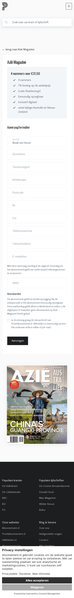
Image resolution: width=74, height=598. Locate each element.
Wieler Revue (46, 504)
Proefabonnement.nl (13, 533)
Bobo (42, 509)
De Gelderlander (11, 492)
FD (3, 509)
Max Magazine (47, 498)
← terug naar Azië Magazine (18, 49)
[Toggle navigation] (69, 6)
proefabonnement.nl (23, 6)
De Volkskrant (10, 486)
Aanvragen (18, 340)
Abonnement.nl (10, 528)
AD (4, 504)
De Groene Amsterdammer (54, 486)
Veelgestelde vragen (50, 533)
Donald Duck (46, 492)
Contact (43, 540)
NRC (4, 498)
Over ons (44, 528)
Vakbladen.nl (9, 540)
